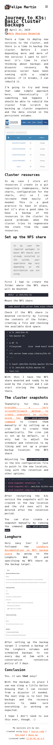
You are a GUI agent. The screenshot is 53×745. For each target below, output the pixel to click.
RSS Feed (20, 735)
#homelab (34, 33)
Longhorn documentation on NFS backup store (26, 550)
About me (33, 735)
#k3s (11, 33)
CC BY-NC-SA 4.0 (35, 738)
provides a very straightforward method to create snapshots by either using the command (26, 414)
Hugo (25, 731)
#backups (21, 33)
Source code (37, 731)
